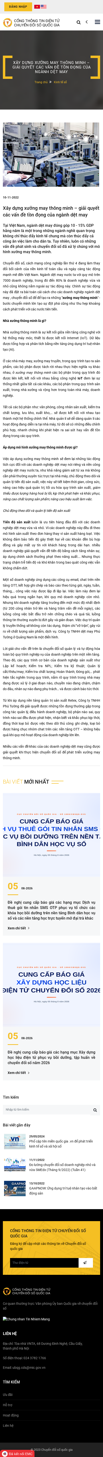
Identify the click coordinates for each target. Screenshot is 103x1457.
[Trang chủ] (31, 22)
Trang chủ (41, 82)
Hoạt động (11, 1415)
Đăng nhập (18, 6)
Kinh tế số (60, 82)
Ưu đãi (7, 1395)
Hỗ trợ (7, 1405)
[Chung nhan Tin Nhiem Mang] (26, 1319)
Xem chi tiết (17, 928)
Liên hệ (8, 1426)
